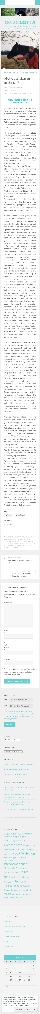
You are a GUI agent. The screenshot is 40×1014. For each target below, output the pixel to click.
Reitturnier (25, 886)
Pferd (15, 853)
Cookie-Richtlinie (23, 1005)
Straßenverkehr (11, 547)
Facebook (8, 817)
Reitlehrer (18, 545)
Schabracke (8, 890)
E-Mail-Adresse (5, 646)
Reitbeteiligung (21, 541)
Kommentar (5, 602)
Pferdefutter (22, 857)
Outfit (10, 854)
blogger (13, 833)
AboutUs (8, 73)
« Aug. (6, 987)
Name (5, 632)
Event (24, 840)
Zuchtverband (22, 898)
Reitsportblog (11, 885)
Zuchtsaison (14, 898)
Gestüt (6, 849)
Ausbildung (19, 73)
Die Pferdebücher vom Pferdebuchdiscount (19, 809)
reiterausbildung (17, 543)
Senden (9, 725)
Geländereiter (10, 539)
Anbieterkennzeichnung (12, 936)
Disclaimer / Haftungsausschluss (15, 926)
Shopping (17, 890)
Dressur (28, 833)
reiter (6, 543)
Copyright (7, 922)
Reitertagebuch (9, 882)
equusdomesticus (14, 90)
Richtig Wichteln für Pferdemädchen (16, 769)
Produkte (8, 872)
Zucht (6, 897)
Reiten (30, 541)
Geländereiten (28, 537)
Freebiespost (31, 845)
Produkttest (16, 872)
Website (5, 659)
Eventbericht (13, 845)
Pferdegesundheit (10, 860)
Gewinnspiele (8, 946)
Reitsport (27, 545)
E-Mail (6, 706)
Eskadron (18, 840)
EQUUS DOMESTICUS (20, 22)
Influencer (20, 849)
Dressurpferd (21, 837)
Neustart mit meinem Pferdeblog (15, 774)
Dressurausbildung (10, 837)
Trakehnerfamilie (28, 894)
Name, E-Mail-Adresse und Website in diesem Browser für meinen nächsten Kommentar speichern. (19, 672)
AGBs (6, 941)
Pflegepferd (9, 541)
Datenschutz (8, 931)
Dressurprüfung (9, 840)
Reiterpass (8, 545)
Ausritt (18, 537)
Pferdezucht (9, 868)
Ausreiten (10, 537)
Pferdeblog (27, 853)
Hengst (11, 849)
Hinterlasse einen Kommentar (20, 93)
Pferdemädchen (23, 539)
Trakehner (18, 894)
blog (6, 833)
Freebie (24, 845)
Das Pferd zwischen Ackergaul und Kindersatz (19, 764)
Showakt (22, 890)
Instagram (30, 849)
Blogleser (21, 834)
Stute (13, 894)
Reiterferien (30, 543)
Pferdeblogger (10, 857)
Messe (6, 854)
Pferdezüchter (22, 868)
